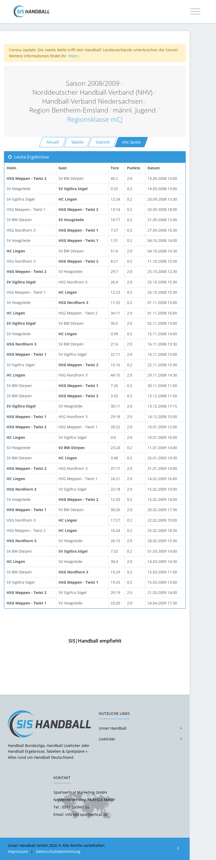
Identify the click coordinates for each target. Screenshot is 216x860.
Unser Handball (112, 728)
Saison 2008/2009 (92, 83)
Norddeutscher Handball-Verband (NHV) (92, 92)
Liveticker (107, 738)
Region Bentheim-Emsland (68, 110)
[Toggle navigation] (195, 11)
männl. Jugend (134, 110)
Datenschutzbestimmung (58, 851)
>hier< (73, 55)
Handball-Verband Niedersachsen (92, 101)
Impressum (18, 851)
